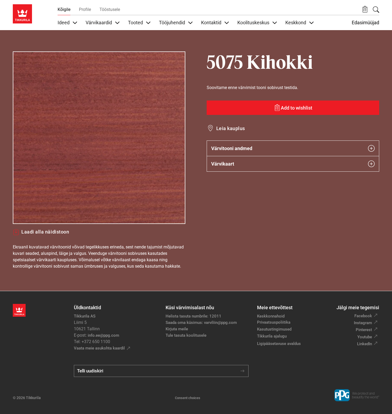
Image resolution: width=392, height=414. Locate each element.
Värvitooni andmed (231, 148)
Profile (85, 9)
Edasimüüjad (365, 22)
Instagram (363, 322)
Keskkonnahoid (271, 316)
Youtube (364, 337)
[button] (365, 9)
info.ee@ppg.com (103, 335)
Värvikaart (222, 164)
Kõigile (64, 9)
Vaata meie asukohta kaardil (99, 348)
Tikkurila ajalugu (272, 336)
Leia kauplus (230, 128)
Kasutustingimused (274, 329)
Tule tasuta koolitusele (186, 335)
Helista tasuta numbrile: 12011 (193, 316)
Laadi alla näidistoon (45, 232)
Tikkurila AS (84, 316)
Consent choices (187, 398)
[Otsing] (376, 9)
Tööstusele (109, 9)
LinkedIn (364, 343)
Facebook (363, 315)
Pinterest (364, 329)
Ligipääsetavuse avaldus (279, 343)
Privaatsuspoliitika (273, 322)
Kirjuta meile (177, 329)
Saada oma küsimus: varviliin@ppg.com (201, 322)
